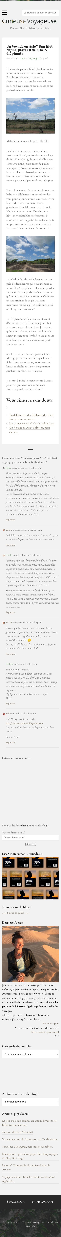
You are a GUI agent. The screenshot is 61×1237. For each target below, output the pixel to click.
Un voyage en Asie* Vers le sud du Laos (31, 423)
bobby (9, 713)
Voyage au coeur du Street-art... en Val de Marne (29, 1139)
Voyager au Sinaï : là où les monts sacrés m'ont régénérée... (28, 1179)
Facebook (17, 1201)
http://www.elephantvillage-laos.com (24, 723)
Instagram (44, 1201)
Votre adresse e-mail (13, 832)
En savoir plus (51, 1023)
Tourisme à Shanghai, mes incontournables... (27, 1146)
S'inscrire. (31, 844)
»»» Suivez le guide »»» (15, 912)
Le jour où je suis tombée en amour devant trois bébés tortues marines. (29, 1123)
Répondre (10, 519)
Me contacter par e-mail (45, 1032)
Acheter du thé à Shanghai (17, 1132)
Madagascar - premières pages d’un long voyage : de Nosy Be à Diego (30, 1156)
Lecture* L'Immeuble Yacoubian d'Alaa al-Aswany (26, 1167)
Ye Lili (9, 529)
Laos (22, 58)
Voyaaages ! (34, 58)
